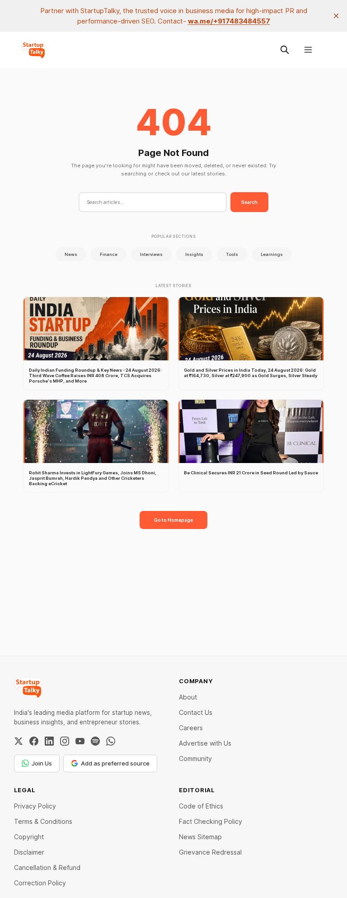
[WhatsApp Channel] (110, 741)
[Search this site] (285, 50)
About (188, 697)
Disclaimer (29, 852)
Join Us (42, 763)
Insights (194, 254)
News (71, 254)
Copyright (29, 837)
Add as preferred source (115, 763)
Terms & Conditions (43, 821)
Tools (232, 254)
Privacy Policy (35, 806)
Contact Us (195, 712)
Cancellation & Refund (47, 867)
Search (249, 202)
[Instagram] (64, 741)
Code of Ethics (201, 806)
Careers (191, 728)
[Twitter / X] (18, 741)
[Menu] (308, 50)
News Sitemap (200, 837)
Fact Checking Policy (210, 821)
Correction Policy (40, 883)
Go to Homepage (173, 520)
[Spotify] (95, 741)
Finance (108, 254)
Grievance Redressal (210, 852)
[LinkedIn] (49, 741)
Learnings (272, 254)
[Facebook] (33, 741)
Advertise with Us (205, 743)
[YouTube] (79, 741)
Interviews (151, 254)
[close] (336, 16)
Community (195, 758)
